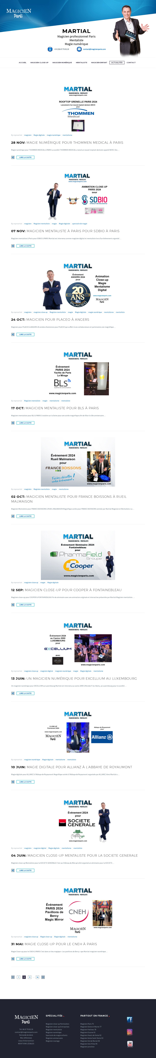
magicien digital (46, 671)
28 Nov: (67, 143)
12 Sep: (66, 590)
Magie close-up (46, 936)
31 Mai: (54, 944)
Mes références (26, 1038)
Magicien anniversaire (54, 1038)
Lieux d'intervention (26, 1041)
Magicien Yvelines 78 (88, 1029)
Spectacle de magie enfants (56, 1035)
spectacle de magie (79, 223)
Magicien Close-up (39, 63)
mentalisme (67, 135)
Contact (131, 63)
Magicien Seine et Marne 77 (90, 1027)
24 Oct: (50, 319)
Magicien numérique (62, 63)
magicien (27, 135)
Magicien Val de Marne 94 (90, 1041)
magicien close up (41, 312)
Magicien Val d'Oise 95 (88, 1044)
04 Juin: (74, 855)
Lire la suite (25, 157)
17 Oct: (55, 408)
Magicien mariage (53, 1041)
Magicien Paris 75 (87, 1024)
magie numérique (53, 135)
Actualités (117, 63)
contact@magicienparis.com (94, 49)
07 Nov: (65, 231)
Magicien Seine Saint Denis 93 (91, 1038)
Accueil (22, 63)
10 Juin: (71, 767)
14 (37, 977)
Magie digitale (39, 135)
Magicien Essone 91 (87, 1032)
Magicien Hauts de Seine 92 (90, 1035)
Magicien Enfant (99, 63)
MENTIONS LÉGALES (26, 1043)
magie (54, 223)
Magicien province (87, 1046)
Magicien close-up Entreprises (57, 1027)
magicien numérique (63, 671)
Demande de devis (26, 1035)
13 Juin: (74, 678)
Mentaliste (81, 63)
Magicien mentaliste (42, 223)
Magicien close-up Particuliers (57, 1024)
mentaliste (120, 312)
